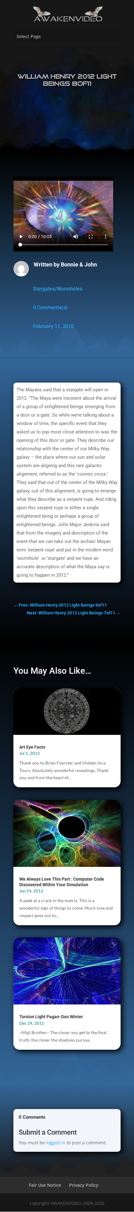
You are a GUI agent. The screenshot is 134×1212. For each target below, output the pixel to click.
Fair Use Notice (45, 1185)
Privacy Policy (83, 1185)
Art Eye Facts (32, 747)
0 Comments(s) (50, 307)
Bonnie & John (79, 264)
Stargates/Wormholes (57, 289)
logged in (55, 1143)
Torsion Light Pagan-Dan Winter (51, 1016)
